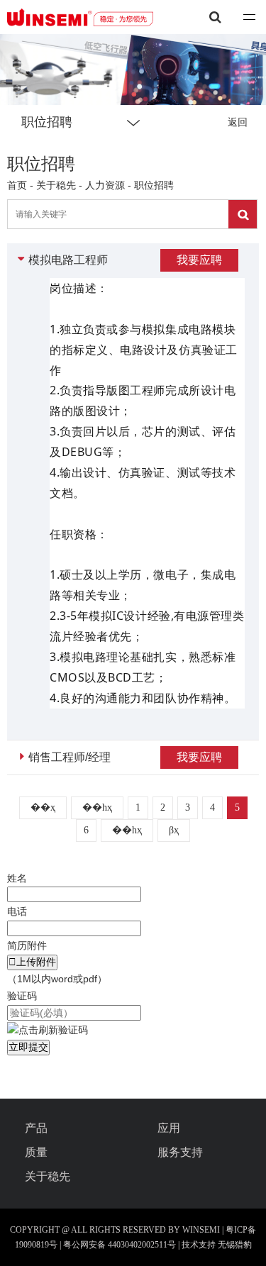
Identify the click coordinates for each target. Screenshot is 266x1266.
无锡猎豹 (235, 1245)
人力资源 (105, 185)
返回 (238, 122)
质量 (36, 1152)
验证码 (22, 995)
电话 (17, 911)
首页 (17, 185)
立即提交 (28, 1047)
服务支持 (180, 1152)
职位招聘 (154, 185)
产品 (36, 1128)
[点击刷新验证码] (47, 1030)
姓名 (17, 878)
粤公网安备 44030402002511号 (120, 1245)
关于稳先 (57, 185)
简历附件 (27, 945)
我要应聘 (199, 260)
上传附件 (32, 961)
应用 (168, 1128)
